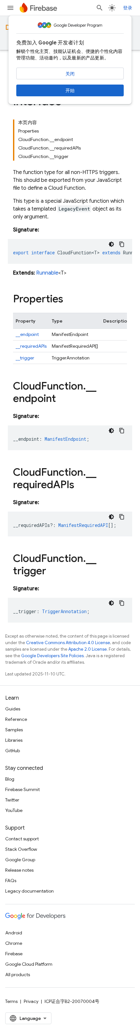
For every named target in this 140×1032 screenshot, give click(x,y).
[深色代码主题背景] (111, 244)
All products (17, 974)
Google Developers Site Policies (52, 656)
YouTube (13, 810)
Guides (12, 709)
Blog (9, 779)
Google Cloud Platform (28, 964)
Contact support (22, 839)
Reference (16, 719)
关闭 (70, 74)
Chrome (13, 943)
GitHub (12, 751)
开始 (70, 90)
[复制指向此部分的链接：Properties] (69, 300)
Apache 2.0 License (87, 649)
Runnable (47, 273)
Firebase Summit (22, 789)
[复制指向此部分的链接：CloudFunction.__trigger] (52, 572)
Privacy (31, 1001)
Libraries (13, 740)
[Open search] (100, 8)
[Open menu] (10, 8)
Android (13, 933)
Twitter (12, 800)
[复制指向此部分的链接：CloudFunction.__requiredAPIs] (80, 485)
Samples (14, 730)
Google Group (20, 860)
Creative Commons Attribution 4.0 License (68, 642)
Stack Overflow (21, 849)
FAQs (10, 880)
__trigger (25, 358)
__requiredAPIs (31, 346)
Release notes (19, 870)
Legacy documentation (29, 891)
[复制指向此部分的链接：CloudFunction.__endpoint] (62, 399)
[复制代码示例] (122, 244)
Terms (11, 1001)
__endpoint (27, 334)
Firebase (13, 954)
